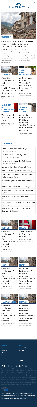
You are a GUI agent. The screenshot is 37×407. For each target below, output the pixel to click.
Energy (23, 302)
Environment (8, 302)
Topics (3, 348)
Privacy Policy (22, 348)
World (6, 37)
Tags (3, 355)
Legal (4, 265)
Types (3, 352)
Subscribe (19, 360)
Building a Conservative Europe (8, 108)
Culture (15, 157)
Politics (5, 74)
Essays (30, 171)
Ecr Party (21, 350)
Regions (4, 350)
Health (23, 265)
